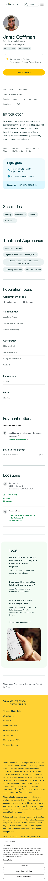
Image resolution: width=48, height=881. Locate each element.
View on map (11, 494)
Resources (8, 735)
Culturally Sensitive (13, 269)
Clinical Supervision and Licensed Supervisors (23, 262)
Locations (7, 104)
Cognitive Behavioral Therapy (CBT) (21, 254)
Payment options (30, 99)
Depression (20, 214)
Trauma (33, 214)
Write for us (8, 716)
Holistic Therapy (33, 269)
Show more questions (18, 622)
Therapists (7, 684)
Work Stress (10, 221)
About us (7, 721)
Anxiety (8, 214)
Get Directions (7, 499)
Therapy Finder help (12, 711)
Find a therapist (10, 725)
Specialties (23, 89)
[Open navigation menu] (42, 4)
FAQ (18, 104)
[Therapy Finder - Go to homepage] (23, 703)
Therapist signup (10, 745)
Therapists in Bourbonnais (24, 684)
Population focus (10, 99)
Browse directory (11, 730)
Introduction (8, 89)
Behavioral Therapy (13, 248)
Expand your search (17, 440)
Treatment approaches (12, 94)
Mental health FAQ (11, 740)
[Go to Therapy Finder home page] (10, 4)
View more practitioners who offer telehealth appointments (22, 517)
